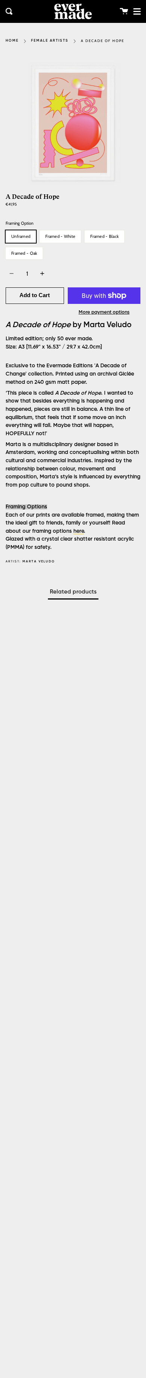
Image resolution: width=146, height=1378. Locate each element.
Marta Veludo (38, 561)
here (78, 531)
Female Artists (50, 40)
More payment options (104, 312)
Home (12, 40)
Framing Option (19, 223)
